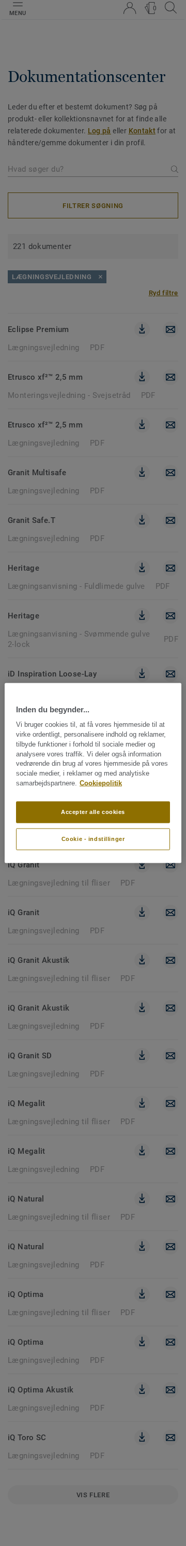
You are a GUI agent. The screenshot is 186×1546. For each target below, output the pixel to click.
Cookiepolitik (101, 783)
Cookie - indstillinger (93, 838)
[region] (93, 773)
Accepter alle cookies (93, 812)
